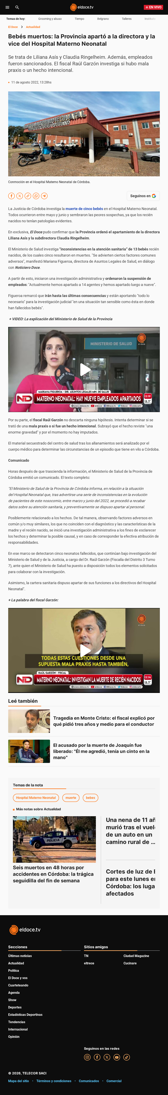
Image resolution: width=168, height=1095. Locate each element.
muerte (71, 798)
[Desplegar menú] (7, 7)
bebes (90, 798)
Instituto (150, 18)
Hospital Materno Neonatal (36, 798)
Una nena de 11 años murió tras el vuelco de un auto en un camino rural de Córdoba (135, 834)
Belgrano (103, 18)
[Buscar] (17, 7)
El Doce (13, 27)
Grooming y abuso (50, 18)
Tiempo (79, 18)
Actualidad (33, 27)
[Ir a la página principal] (81, 7)
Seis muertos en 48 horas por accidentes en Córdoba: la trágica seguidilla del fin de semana (53, 874)
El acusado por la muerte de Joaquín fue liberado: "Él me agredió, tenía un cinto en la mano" (102, 751)
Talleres (127, 18)
